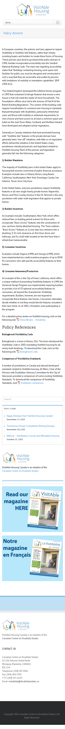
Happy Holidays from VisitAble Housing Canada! (30, 415)
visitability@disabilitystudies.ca (23, 681)
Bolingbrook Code (29, 351)
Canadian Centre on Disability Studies (20, 470)
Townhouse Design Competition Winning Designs (31, 425)
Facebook (32, 705)
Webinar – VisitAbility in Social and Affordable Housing (33, 435)
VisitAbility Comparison (32, 382)
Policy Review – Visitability (32, 319)
